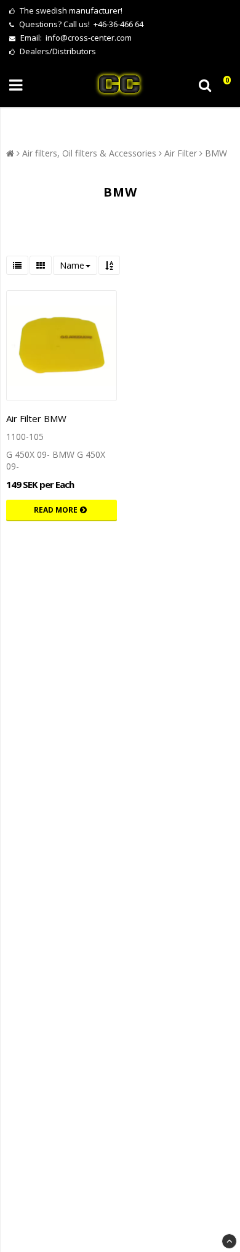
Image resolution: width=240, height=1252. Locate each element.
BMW (216, 153)
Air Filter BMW (36, 418)
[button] (223, 85)
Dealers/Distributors (57, 51)
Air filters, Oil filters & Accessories (89, 153)
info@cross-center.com (89, 37)
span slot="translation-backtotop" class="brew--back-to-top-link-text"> (229, 1241)
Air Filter (180, 153)
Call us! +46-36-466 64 (103, 24)
